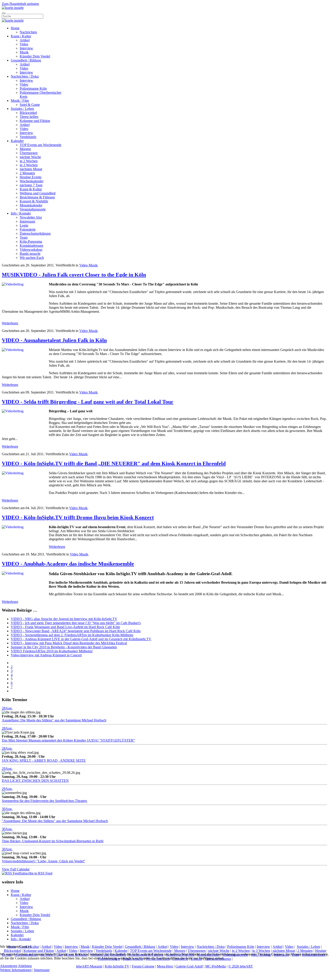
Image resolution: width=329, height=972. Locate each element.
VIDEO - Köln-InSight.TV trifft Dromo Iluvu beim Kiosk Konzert (78, 517)
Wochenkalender (31, 181)
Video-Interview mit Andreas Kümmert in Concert (46, 655)
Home (15, 28)
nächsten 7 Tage (31, 185)
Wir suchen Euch (32, 257)
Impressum (27, 221)
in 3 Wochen (29, 165)
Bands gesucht (30, 253)
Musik (24, 52)
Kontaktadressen (31, 245)
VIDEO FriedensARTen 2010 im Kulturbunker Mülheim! (52, 651)
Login (24, 225)
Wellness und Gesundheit (38, 193)
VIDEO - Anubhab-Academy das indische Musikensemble (68, 564)
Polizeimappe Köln (33, 88)
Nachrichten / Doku (25, 76)
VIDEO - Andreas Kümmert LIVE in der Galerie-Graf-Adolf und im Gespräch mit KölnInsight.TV (81, 639)
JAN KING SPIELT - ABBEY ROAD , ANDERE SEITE (44, 760)
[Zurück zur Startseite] (13, 8)
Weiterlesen (10, 323)
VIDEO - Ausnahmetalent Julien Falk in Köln (54, 340)
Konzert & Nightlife (34, 201)
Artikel (25, 40)
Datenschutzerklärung (35, 233)
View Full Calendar (16, 869)
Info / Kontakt (21, 213)
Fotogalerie (28, 229)
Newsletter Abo (31, 217)
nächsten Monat (31, 169)
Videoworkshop (31, 249)
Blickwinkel (28, 113)
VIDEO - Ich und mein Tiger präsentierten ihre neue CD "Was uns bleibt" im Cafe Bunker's (76, 623)
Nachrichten (28, 32)
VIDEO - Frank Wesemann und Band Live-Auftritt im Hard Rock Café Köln (65, 627)
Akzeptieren (8, 966)
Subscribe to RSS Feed (36, 873)
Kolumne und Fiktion (35, 121)
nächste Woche (30, 157)
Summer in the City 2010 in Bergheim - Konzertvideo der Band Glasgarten (64, 647)
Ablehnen (25, 966)
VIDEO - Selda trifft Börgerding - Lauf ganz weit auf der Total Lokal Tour (87, 402)
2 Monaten (27, 173)
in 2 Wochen (29, 161)
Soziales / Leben (22, 109)
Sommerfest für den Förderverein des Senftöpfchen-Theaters (44, 801)
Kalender (17, 141)
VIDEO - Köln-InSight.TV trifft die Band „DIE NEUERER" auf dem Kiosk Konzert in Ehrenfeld (114, 463)
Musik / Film (20, 100)
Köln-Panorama (31, 241)
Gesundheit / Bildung (26, 60)
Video (24, 44)
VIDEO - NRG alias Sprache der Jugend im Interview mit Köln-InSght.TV (64, 619)
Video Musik (88, 265)
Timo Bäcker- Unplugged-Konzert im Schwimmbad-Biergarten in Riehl (52, 841)
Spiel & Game (30, 104)
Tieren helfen (29, 117)
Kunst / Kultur (21, 36)
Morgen (25, 149)
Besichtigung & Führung (37, 197)
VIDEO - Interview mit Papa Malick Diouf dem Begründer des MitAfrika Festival (69, 643)
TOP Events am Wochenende (40, 145)
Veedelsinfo (28, 137)
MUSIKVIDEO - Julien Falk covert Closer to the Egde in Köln (74, 275)
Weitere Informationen (16, 970)
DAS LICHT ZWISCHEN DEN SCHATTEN (35, 781)
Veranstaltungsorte (33, 209)
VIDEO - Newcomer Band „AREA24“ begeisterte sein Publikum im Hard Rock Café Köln (76, 631)
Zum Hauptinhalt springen (20, 4)
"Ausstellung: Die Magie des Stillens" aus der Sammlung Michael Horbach (55, 821)
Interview (26, 48)
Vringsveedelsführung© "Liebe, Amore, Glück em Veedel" (43, 861)
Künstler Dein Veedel (35, 56)
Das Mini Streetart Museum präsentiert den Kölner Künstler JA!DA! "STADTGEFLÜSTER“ (68, 740)
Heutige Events (30, 177)
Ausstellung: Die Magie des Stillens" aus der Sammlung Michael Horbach (54, 720)
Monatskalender (31, 205)
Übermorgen (29, 153)
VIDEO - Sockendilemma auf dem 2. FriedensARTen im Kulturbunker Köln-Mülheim (72, 635)
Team (24, 237)
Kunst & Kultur (31, 189)
